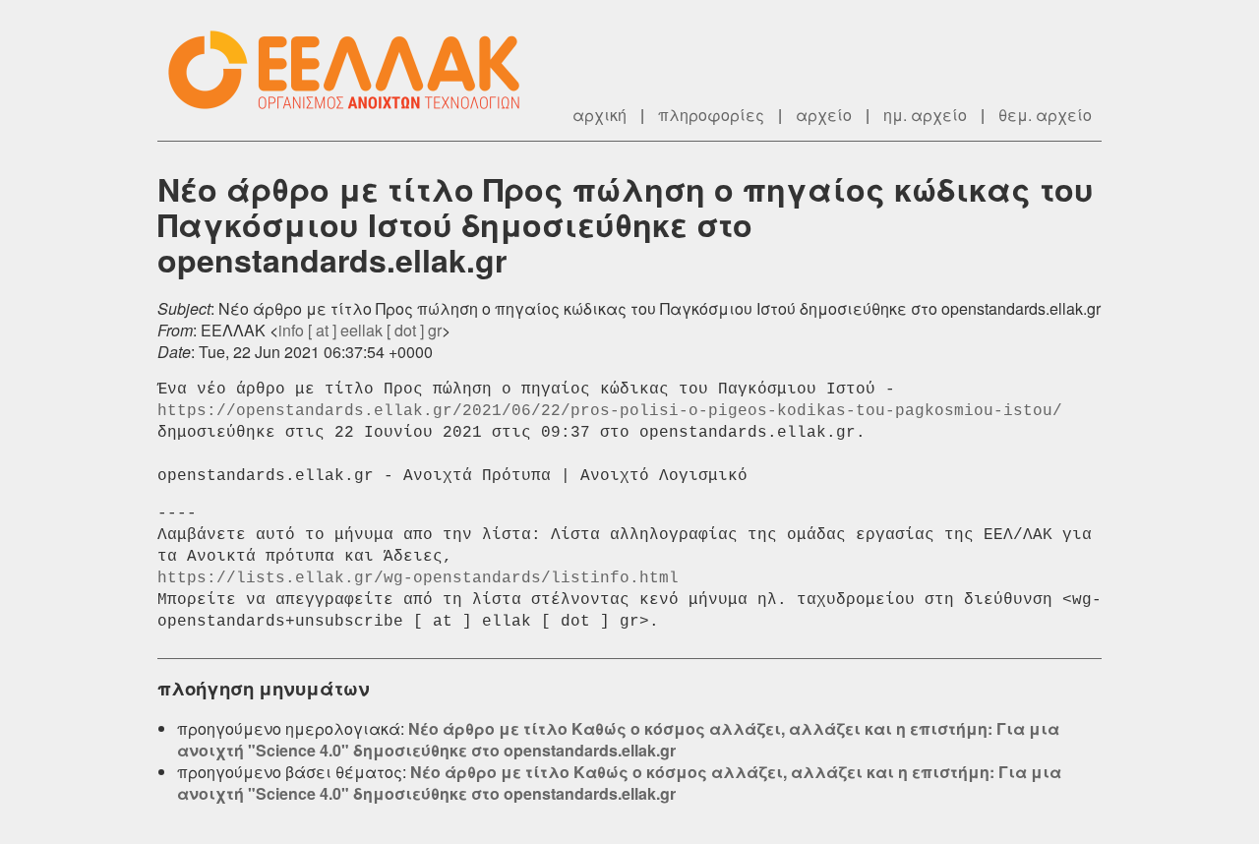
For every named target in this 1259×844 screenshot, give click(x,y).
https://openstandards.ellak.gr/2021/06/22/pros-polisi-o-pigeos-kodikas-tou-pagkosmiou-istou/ (609, 411)
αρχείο (824, 114)
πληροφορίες (711, 114)
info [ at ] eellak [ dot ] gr (360, 330)
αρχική (599, 114)
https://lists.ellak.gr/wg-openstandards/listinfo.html (418, 578)
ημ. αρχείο (925, 114)
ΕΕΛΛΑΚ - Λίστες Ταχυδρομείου (354, 70)
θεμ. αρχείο (1045, 114)
